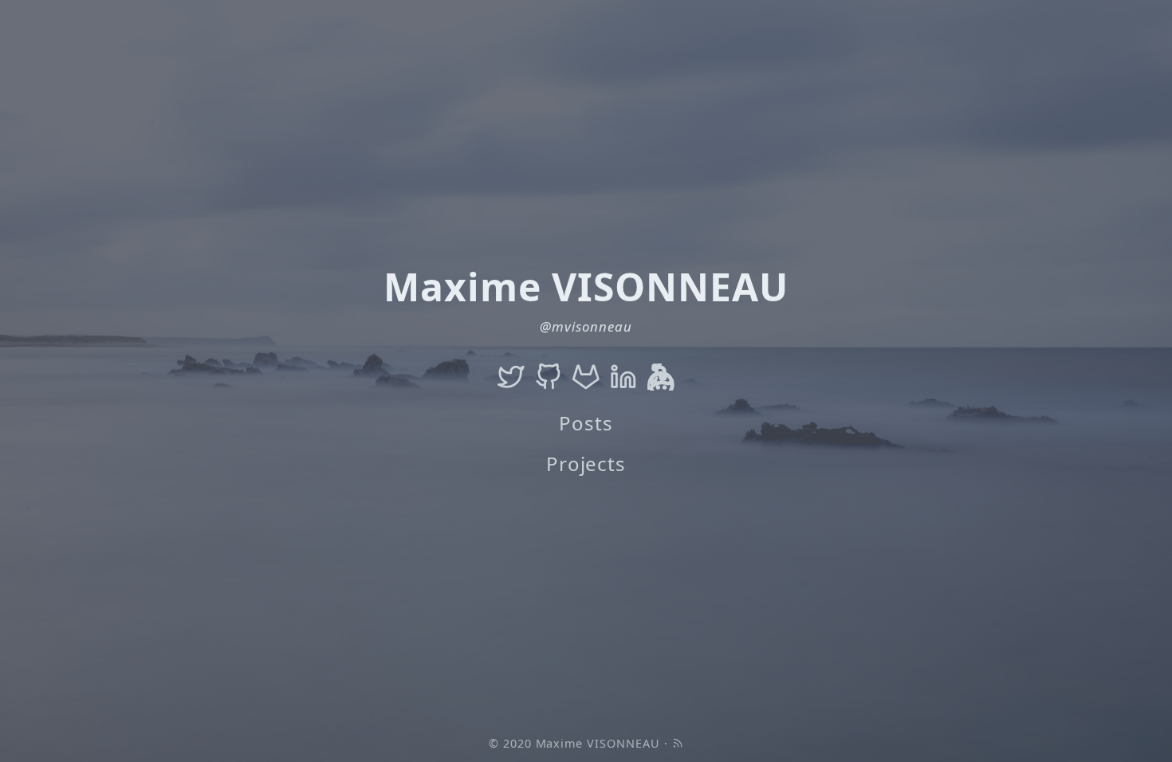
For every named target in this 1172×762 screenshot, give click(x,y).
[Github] (548, 377)
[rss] (677, 743)
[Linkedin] (623, 377)
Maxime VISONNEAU (598, 743)
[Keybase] (660, 377)
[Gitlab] (586, 377)
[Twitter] (511, 377)
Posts (586, 423)
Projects (586, 463)
